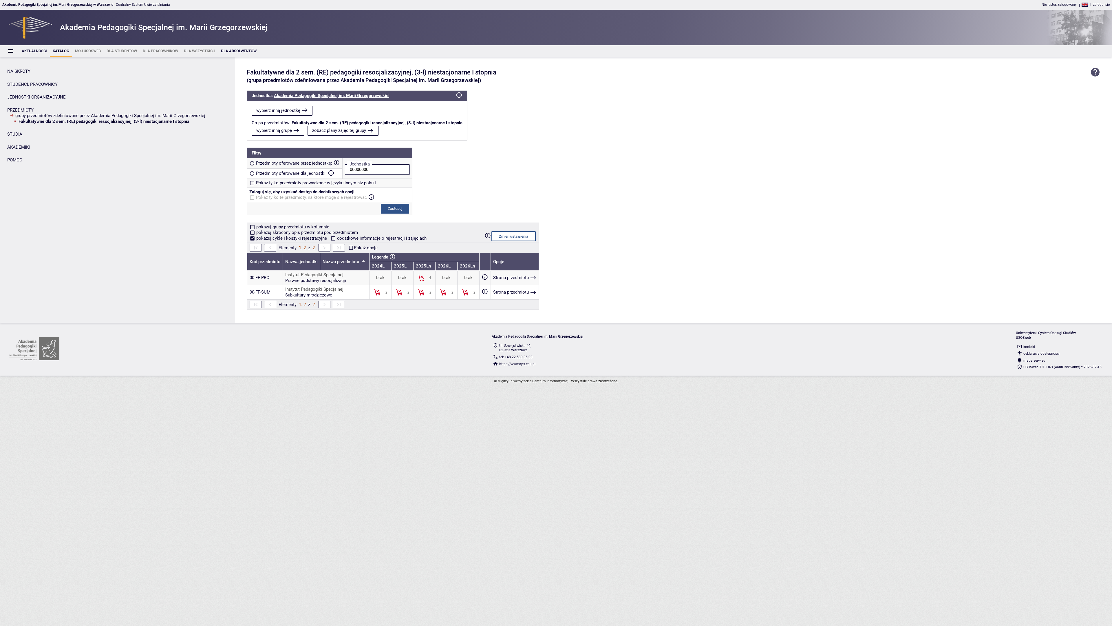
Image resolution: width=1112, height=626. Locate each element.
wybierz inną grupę (274, 130)
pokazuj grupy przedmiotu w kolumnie (292, 227)
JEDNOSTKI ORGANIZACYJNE (36, 97)
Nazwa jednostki (301, 261)
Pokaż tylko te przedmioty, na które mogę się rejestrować (311, 197)
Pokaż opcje (366, 247)
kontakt (1029, 347)
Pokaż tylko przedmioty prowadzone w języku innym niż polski (316, 182)
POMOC (14, 160)
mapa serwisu (1034, 361)
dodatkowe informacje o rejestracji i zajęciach (381, 238)
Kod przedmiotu (265, 261)
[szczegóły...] (430, 277)
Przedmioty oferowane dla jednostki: (291, 173)
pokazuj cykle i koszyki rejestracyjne (291, 238)
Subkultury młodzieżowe (308, 295)
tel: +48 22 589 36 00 (516, 357)
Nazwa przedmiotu (341, 261)
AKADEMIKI (18, 147)
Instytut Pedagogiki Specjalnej (314, 274)
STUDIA (14, 134)
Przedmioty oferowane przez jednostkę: (294, 163)
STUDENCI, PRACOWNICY (32, 84)
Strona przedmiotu (511, 277)
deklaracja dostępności (1041, 354)
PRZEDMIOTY (20, 110)
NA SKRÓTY (18, 71)
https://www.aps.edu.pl (517, 364)
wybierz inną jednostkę (278, 110)
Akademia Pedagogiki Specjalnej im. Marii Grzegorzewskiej (331, 95)
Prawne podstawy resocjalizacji (315, 280)
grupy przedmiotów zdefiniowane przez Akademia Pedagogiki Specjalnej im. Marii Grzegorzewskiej (110, 115)
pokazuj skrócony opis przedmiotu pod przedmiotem (306, 232)
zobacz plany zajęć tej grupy (339, 130)
